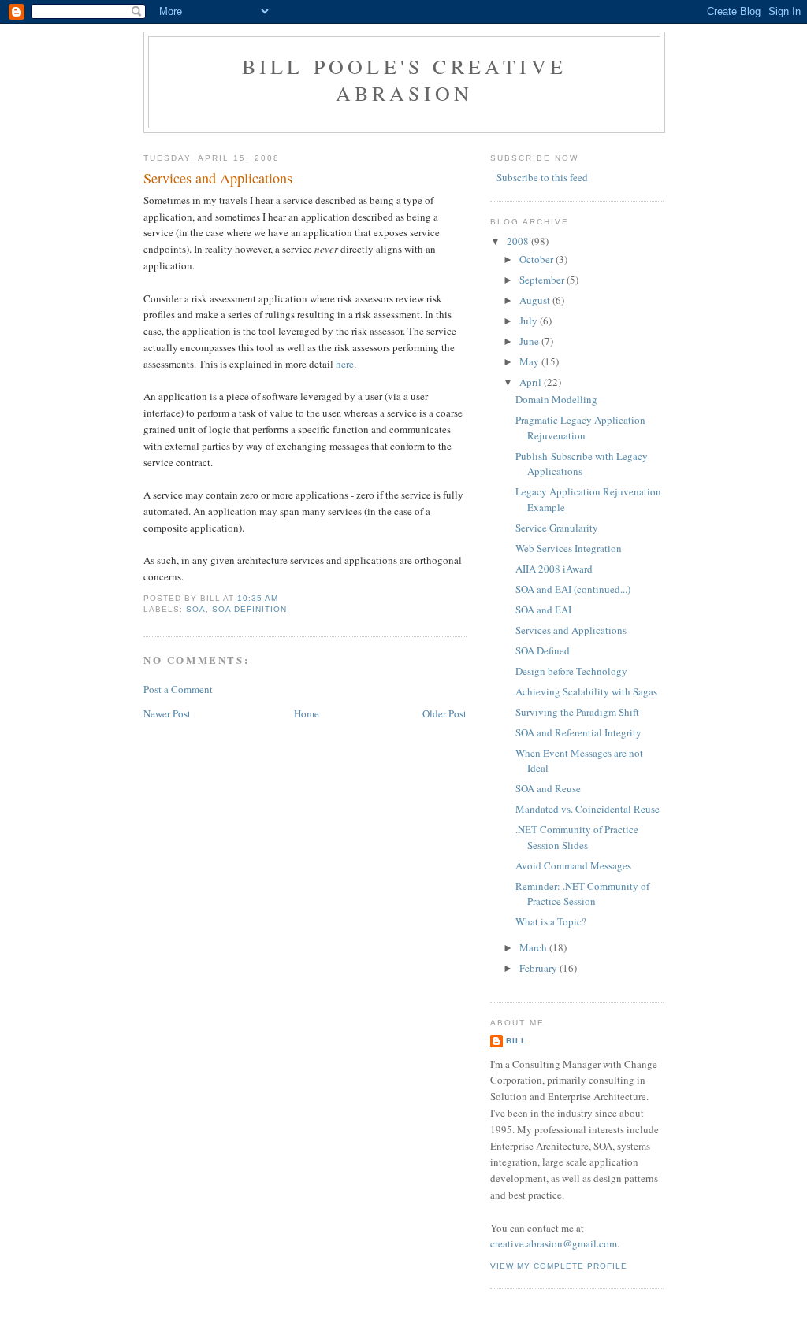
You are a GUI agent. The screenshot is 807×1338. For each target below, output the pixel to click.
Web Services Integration (568, 548)
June (530, 341)
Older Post (444, 713)
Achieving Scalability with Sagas (586, 691)
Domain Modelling (556, 399)
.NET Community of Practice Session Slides (576, 837)
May (530, 361)
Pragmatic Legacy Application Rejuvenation (580, 428)
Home (306, 713)
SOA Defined (542, 650)
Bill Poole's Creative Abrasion (404, 79)
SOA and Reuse (548, 788)
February (539, 968)
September (543, 279)
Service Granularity (556, 528)
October (537, 259)
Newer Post (167, 713)
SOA (196, 609)
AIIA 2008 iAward (554, 569)
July (529, 320)
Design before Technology (571, 671)
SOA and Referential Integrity (578, 732)
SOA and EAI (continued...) (572, 589)
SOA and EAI (543, 609)
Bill (516, 1040)
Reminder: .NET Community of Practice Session (582, 894)
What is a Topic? (550, 921)
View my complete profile (558, 1266)
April (531, 382)
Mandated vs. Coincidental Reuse (587, 809)
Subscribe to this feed (542, 177)
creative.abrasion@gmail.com (553, 1243)
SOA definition (249, 609)
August (535, 300)
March (534, 947)
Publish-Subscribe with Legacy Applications (581, 464)
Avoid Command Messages (573, 865)
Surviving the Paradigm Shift (577, 712)
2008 (519, 241)
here (345, 364)
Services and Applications (217, 178)
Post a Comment (178, 689)
